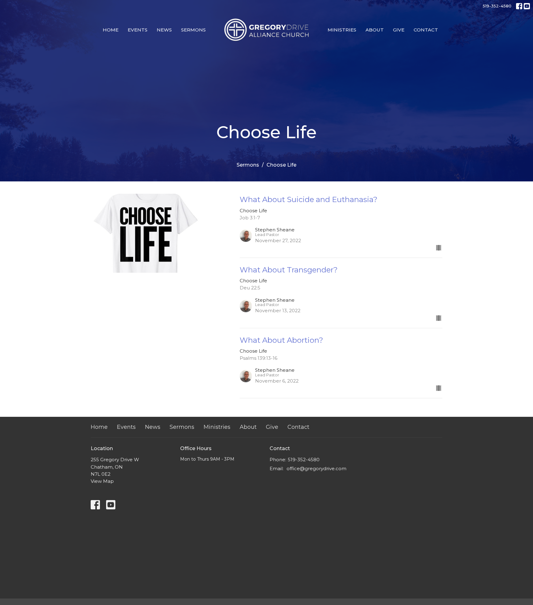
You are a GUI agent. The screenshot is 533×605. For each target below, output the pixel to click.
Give (398, 30)
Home (110, 30)
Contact (426, 30)
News (164, 30)
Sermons (193, 30)
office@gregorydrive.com (316, 468)
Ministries (342, 30)
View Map (102, 481)
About (375, 30)
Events (137, 30)
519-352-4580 (497, 5)
